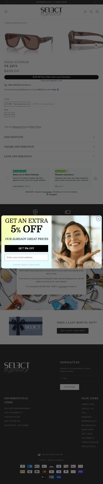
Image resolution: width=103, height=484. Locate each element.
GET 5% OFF (26, 248)
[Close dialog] (98, 218)
